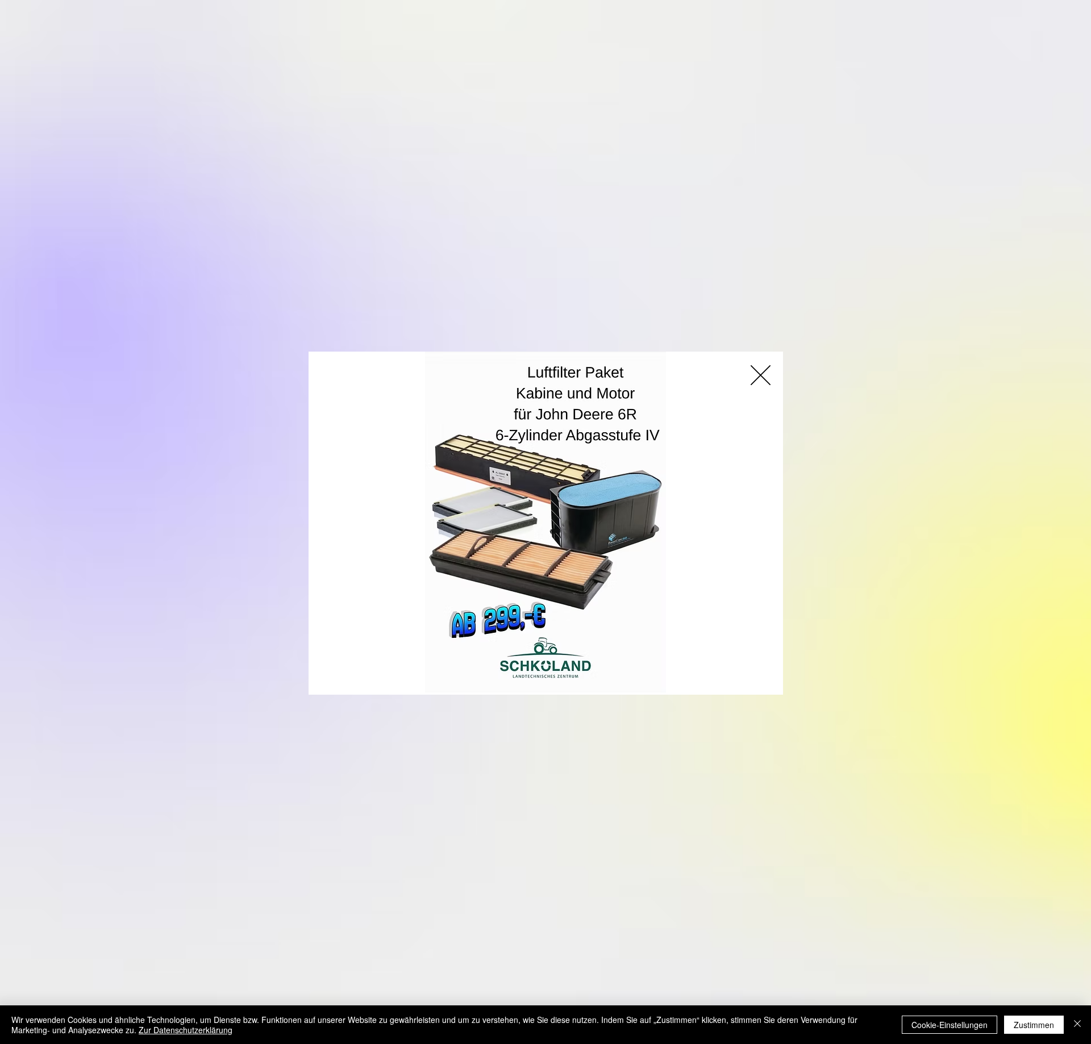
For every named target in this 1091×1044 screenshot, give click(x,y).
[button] (761, 375)
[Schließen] (1077, 1024)
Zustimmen (1034, 1024)
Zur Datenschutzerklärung (185, 1029)
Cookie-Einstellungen (949, 1024)
